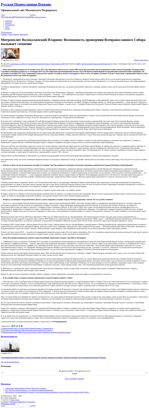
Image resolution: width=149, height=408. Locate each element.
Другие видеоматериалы (10, 362)
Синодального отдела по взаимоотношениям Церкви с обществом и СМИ (37, 64)
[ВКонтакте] (12, 326)
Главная (4, 34)
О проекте (5, 402)
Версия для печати (141, 60)
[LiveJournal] (15, 326)
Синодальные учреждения (18, 34)
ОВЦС (78, 64)
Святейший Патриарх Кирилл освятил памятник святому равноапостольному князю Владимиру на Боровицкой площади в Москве (53, 358)
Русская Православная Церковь (26, 4)
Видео (7, 29)
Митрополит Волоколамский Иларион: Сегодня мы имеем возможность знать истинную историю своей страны (47, 392)
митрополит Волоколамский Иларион (95, 64)
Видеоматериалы (9, 336)
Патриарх (8, 21)
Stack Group (15, 400)
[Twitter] (19, 326)
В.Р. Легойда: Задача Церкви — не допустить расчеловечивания (29, 390)
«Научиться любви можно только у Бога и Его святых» (25, 388)
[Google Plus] (22, 326)
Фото (7, 27)
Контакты (31, 402)
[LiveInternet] (17, 326)
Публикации (10, 25)
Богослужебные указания (74, 379)
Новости (8, 23)
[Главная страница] (6, 32)
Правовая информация (18, 402)
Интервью (6, 384)
